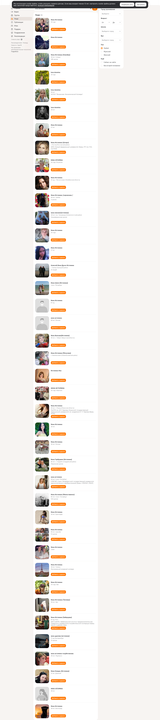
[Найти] (94, 8)
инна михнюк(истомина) (60, 213)
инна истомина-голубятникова (62, 654)
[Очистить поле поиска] (90, 9)
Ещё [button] (19, 45)
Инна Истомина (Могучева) (61, 353)
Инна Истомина (56, 20)
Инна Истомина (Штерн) (60, 143)
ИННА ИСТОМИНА (57, 388)
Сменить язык (15, 39)
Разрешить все (127, 5)
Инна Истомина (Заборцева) (61, 617)
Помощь (25, 43)
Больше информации (46, 5)
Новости (14, 45)
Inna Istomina (55, 90)
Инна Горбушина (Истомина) (61, 459)
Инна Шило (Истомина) (59, 283)
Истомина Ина (56, 371)
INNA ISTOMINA (57, 160)
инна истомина (56, 318)
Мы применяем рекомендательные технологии (21, 49)
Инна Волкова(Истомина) (60, 336)
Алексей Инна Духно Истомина (62, 265)
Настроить (141, 5)
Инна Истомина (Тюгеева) (60, 600)
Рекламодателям (16, 43)
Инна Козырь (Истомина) (60, 671)
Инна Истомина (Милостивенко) (63, 495)
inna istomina (55, 72)
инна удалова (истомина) (60, 636)
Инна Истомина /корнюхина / (62, 195)
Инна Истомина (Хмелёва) (60, 55)
